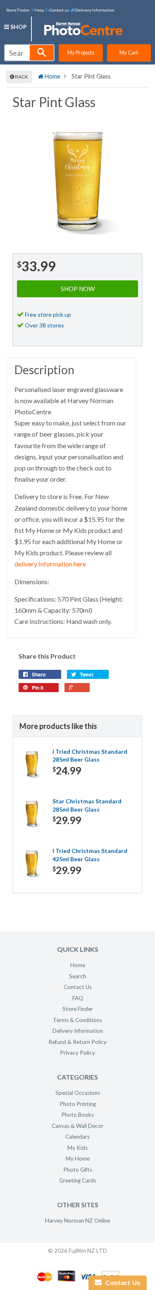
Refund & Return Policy (77, 1042)
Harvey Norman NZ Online (77, 1220)
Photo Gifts (77, 1169)
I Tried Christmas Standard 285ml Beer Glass (89, 755)
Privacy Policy (77, 1052)
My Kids (77, 1147)
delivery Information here (50, 564)
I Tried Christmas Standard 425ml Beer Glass (89, 854)
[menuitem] (37, 9)
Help (38, 9)
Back (21, 77)
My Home (78, 1158)
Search (77, 976)
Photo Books (77, 1114)
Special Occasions (77, 1092)
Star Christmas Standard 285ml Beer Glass (87, 805)
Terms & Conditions (77, 1020)
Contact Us (78, 987)
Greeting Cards (77, 1180)
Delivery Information (94, 9)
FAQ (77, 998)
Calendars (77, 1136)
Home (51, 76)
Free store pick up (48, 314)
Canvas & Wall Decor (77, 1126)
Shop (18, 26)
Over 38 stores (44, 325)
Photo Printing (78, 1104)
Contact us (59, 9)
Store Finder (18, 9)
